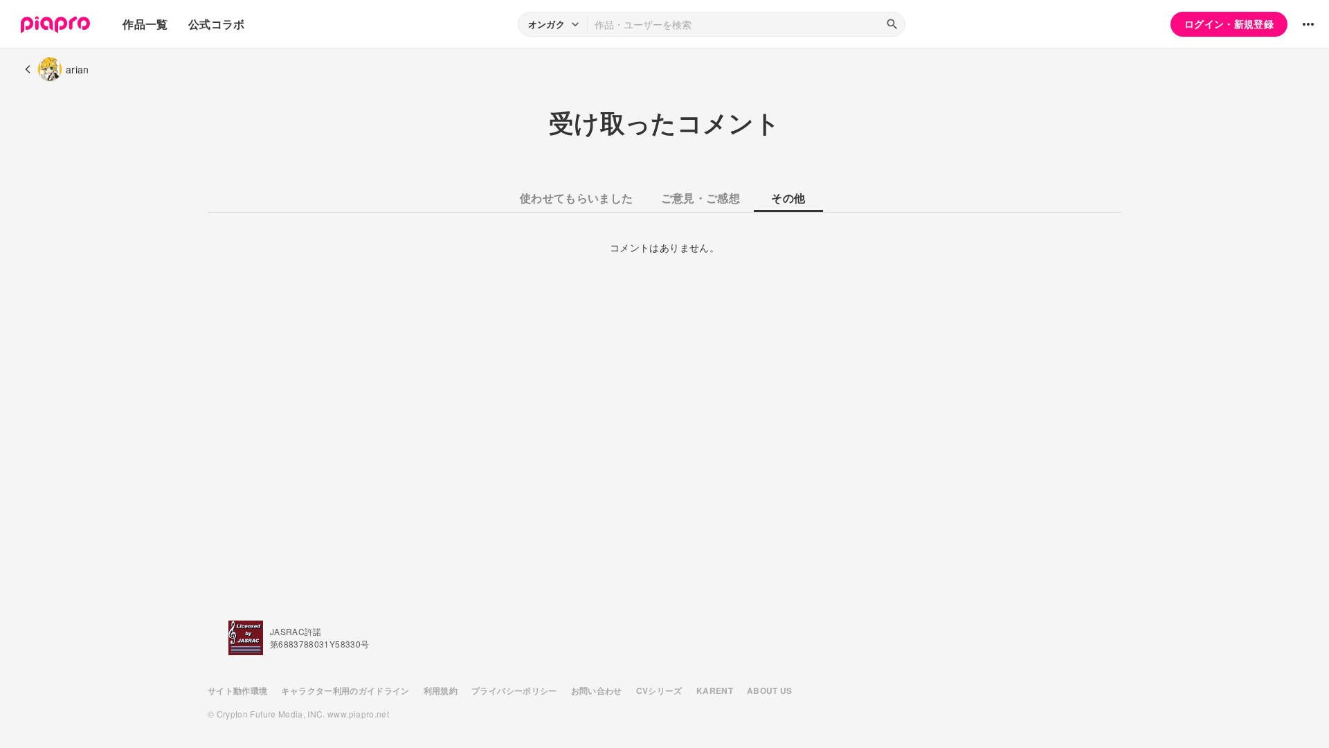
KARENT (714, 690)
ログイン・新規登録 (1229, 23)
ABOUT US (770, 690)
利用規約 (441, 690)
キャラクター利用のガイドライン (345, 690)
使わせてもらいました (576, 198)
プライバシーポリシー (514, 690)
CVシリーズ (659, 690)
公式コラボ (216, 24)
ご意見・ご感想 (700, 198)
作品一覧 (145, 24)
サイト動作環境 (237, 690)
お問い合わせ (596, 690)
